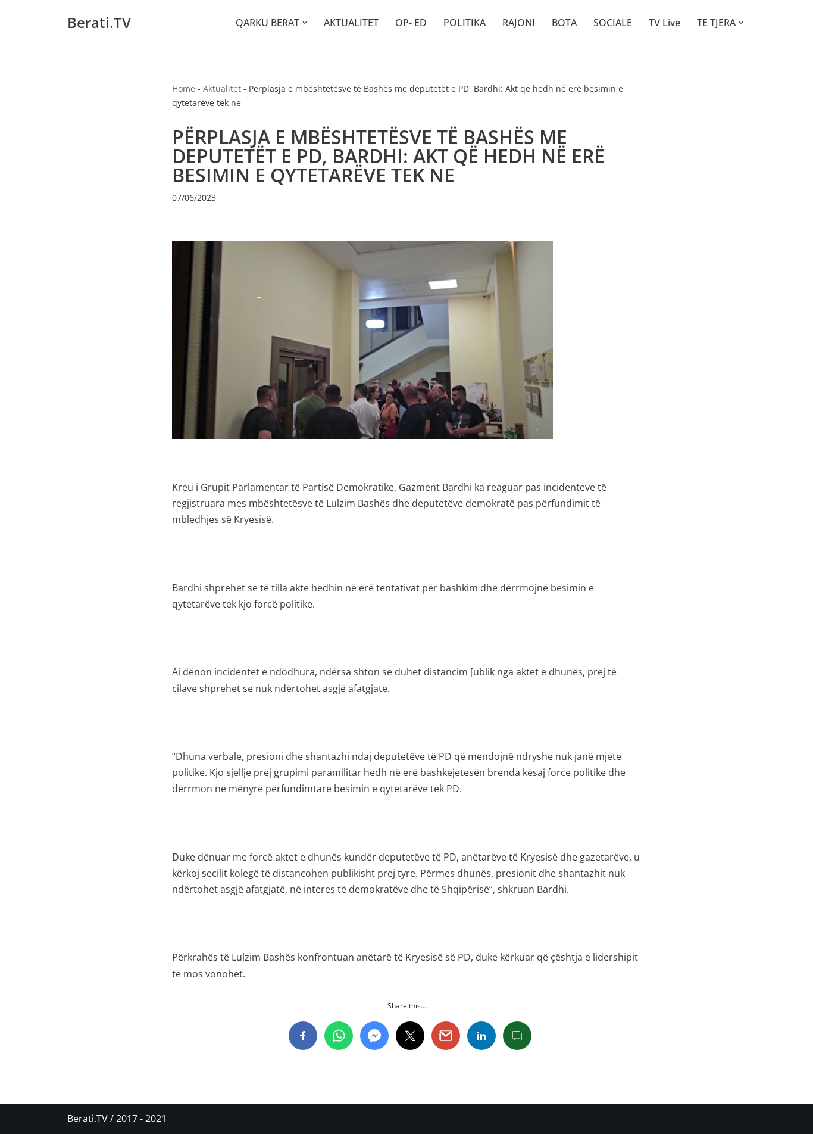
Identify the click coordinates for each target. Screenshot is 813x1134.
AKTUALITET (351, 22)
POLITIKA (464, 22)
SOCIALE (612, 22)
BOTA (564, 22)
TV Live (664, 22)
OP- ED (411, 22)
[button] (304, 22)
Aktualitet (222, 88)
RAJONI (518, 22)
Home (183, 88)
